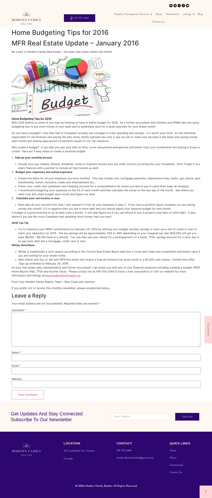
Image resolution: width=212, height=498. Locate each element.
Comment (19, 310)
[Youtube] (187, 5)
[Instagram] (179, 5)
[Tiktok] (183, 5)
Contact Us (158, 22)
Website (17, 379)
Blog (200, 14)
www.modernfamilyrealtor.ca (62, 275)
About (159, 14)
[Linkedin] (175, 5)
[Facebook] (171, 5)
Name (16, 352)
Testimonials (172, 14)
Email (16, 365)
